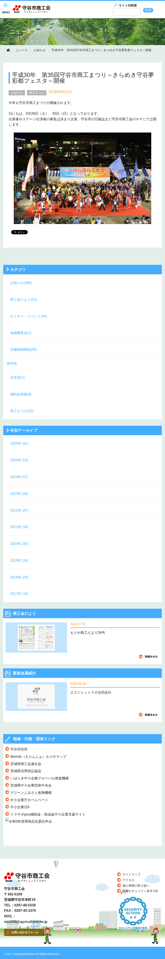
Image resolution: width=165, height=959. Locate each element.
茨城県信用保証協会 (25, 771)
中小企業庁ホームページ (29, 800)
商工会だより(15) (23, 299)
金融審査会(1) (20, 333)
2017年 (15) (19, 594)
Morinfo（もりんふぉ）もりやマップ (38, 756)
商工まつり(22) (21, 411)
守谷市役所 (19, 749)
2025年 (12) (19, 460)
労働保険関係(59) (23, 349)
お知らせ (40, 50)
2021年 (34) (19, 527)
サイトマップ (131, 874)
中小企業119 (19, 807)
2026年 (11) (19, 443)
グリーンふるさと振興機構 (31, 792)
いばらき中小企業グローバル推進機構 (39, 778)
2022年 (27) (19, 510)
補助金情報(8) (20, 394)
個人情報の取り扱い (136, 885)
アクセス (128, 880)
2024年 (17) (19, 477)
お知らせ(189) (21, 283)
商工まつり (36, 93)
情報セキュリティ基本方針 (140, 891)
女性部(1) (17, 377)
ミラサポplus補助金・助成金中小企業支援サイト (48, 814)
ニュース (20, 31)
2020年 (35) (19, 544)
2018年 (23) (19, 577)
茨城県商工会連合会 (25, 764)
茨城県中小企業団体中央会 (31, 785)
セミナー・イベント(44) (28, 316)
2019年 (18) (19, 560)
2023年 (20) (19, 494)
